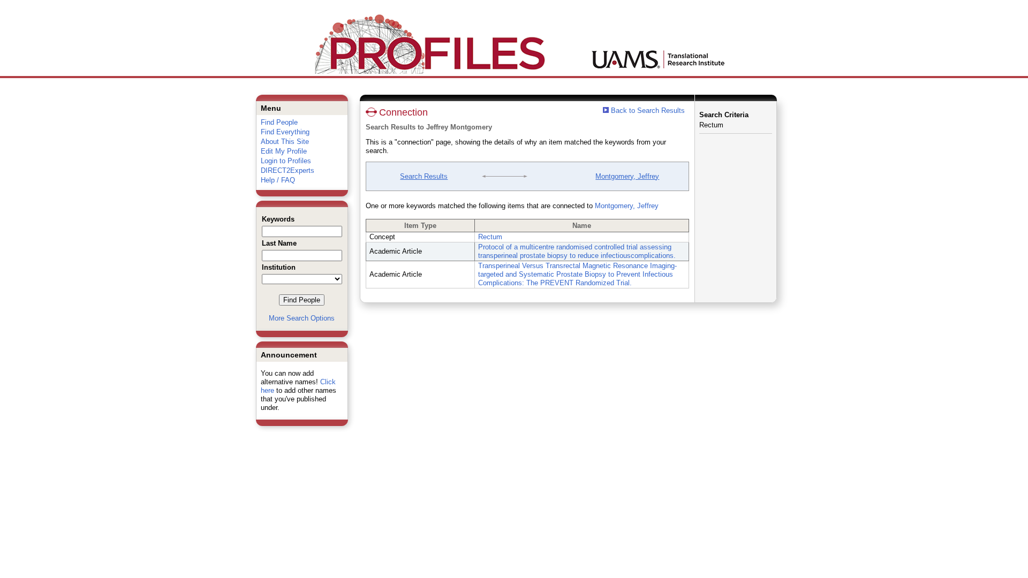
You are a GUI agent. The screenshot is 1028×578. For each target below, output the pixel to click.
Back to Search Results (647, 111)
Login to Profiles (286, 161)
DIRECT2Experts (287, 170)
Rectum (490, 237)
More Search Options (302, 318)
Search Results (424, 176)
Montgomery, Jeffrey (627, 176)
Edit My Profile (284, 151)
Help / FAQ (278, 180)
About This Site (285, 142)
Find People (279, 122)
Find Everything (285, 132)
